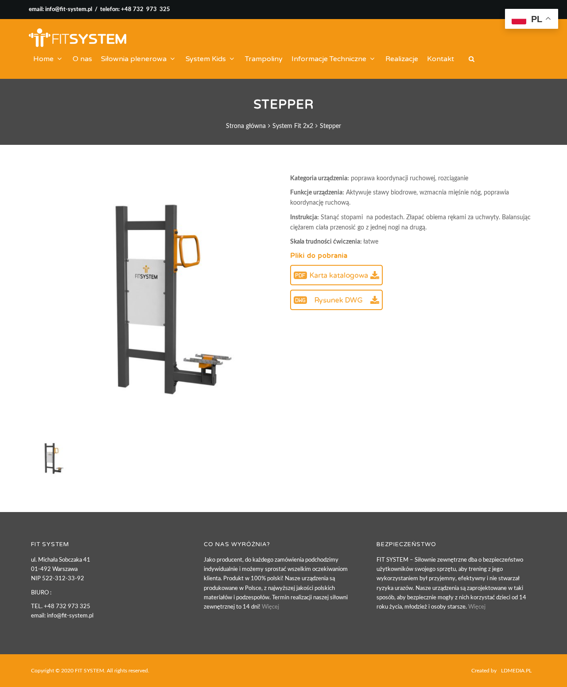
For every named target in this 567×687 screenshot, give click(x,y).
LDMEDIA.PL (516, 670)
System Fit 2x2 (292, 126)
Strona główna (246, 126)
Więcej (270, 607)
